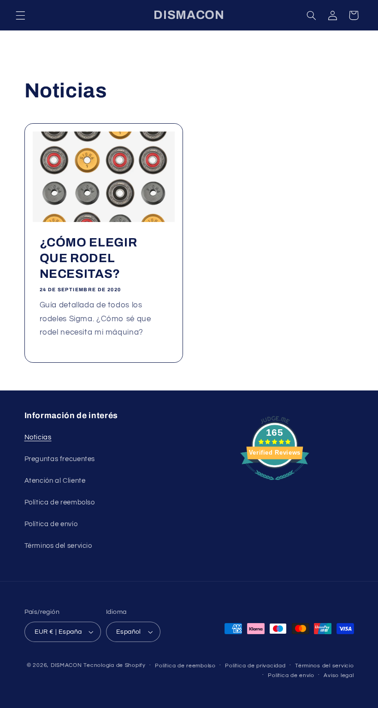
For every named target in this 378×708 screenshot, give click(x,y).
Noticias (38, 437)
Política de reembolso (59, 502)
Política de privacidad (255, 665)
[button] (20, 15)
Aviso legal (339, 675)
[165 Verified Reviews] (274, 485)
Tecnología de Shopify (114, 665)
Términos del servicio (58, 545)
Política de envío (51, 524)
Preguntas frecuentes (59, 459)
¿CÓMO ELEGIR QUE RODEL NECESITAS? (88, 258)
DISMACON (66, 665)
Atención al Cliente (55, 480)
